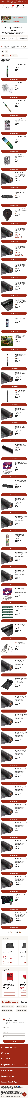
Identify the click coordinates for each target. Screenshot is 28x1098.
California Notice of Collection (19, 1093)
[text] (14, 33)
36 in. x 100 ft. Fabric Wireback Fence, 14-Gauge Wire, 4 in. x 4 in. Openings (21, 680)
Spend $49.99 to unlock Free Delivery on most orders (14, 1)
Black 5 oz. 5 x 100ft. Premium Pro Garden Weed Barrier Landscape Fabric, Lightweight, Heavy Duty (21, 806)
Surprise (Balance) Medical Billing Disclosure (10, 1091)
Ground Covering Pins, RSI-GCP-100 (20, 644)
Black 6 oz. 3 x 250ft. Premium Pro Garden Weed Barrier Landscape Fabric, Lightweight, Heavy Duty (21, 878)
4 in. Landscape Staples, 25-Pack (20, 84)
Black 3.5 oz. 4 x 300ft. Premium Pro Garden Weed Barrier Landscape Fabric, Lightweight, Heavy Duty (21, 842)
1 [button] (10, 932)
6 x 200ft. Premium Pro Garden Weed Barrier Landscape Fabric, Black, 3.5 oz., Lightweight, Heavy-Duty (20, 374)
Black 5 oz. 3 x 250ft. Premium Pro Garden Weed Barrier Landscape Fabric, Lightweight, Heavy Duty (21, 770)
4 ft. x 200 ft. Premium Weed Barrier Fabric (21, 210)
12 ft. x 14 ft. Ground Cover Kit (20, 895)
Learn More (13, 2)
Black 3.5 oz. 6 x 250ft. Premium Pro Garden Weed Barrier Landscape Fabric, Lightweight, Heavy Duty (21, 914)
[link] (3, 32)
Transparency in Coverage (7, 1092)
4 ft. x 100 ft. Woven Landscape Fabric (20, 355)
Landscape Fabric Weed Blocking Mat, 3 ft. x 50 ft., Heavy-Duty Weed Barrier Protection (20, 300)
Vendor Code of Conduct (6, 1093)
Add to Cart (10, 962)
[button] (17, 3)
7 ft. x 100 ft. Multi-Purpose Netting (20, 445)
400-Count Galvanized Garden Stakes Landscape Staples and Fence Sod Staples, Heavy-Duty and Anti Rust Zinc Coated (21, 590)
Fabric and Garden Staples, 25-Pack (20, 119)
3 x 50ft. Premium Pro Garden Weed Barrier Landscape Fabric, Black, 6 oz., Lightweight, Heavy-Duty (20, 428)
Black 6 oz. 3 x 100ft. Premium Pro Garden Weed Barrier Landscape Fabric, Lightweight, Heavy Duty (21, 554)
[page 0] (8, 932)
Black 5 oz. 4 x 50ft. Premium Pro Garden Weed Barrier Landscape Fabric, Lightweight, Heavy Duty (21, 518)
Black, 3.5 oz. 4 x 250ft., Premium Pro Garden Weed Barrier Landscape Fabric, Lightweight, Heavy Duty (20, 752)
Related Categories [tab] (10, 1002)
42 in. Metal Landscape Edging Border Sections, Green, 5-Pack (20, 608)
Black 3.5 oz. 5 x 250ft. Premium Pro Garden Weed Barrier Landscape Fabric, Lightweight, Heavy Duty (21, 860)
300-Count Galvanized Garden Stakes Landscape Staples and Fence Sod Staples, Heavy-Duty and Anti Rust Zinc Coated (21, 464)
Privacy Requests (5, 1094)
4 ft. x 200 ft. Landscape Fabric (20, 65)
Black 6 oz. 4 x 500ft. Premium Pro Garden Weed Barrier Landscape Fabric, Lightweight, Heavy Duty (21, 716)
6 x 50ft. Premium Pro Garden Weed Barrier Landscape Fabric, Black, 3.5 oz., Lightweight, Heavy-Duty (20, 282)
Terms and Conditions (6, 1087)
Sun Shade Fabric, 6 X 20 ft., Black (20, 317)
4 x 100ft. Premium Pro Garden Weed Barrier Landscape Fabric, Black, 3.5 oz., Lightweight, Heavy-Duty (20, 410)
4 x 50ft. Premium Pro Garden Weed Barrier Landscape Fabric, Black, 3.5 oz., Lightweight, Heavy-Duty (20, 264)
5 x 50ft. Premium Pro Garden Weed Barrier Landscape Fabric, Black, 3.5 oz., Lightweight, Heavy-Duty (20, 500)
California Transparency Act (17, 1087)
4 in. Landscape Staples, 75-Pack (20, 156)
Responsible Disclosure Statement (8, 1090)
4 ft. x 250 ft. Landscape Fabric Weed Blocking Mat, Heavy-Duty (21, 626)
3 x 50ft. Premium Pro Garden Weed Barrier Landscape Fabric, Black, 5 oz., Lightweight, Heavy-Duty (20, 572)
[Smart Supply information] (22, 47)
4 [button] (17, 932)
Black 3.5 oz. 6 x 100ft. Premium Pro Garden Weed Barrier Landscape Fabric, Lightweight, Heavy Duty (21, 698)
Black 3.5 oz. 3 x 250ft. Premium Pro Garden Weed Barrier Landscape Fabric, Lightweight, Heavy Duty (21, 824)
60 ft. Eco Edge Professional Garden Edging (20, 192)
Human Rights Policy (18, 1092)
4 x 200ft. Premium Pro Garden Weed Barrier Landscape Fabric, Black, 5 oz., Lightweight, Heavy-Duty (20, 662)
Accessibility (11, 1088)
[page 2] (20, 932)
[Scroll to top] (24, 1094)
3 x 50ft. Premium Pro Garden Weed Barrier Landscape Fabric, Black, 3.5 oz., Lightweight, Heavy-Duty (20, 174)
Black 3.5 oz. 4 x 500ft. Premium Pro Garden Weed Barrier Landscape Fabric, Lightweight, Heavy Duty (21, 734)
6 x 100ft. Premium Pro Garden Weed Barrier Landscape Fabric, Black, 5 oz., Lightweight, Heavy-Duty (20, 246)
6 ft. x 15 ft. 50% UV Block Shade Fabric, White (20, 336)
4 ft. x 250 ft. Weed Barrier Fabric (20, 137)
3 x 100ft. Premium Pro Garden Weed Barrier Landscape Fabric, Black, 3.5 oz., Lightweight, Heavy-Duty (20, 228)
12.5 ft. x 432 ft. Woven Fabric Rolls (20, 481)
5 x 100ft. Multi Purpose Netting (20, 391)
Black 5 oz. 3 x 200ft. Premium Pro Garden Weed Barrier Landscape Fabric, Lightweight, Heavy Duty (21, 788)
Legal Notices (4, 1088)
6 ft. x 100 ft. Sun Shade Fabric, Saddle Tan (20, 535)
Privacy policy (4, 1086)
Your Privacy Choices (12, 1086)
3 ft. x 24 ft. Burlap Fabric (21, 101)
